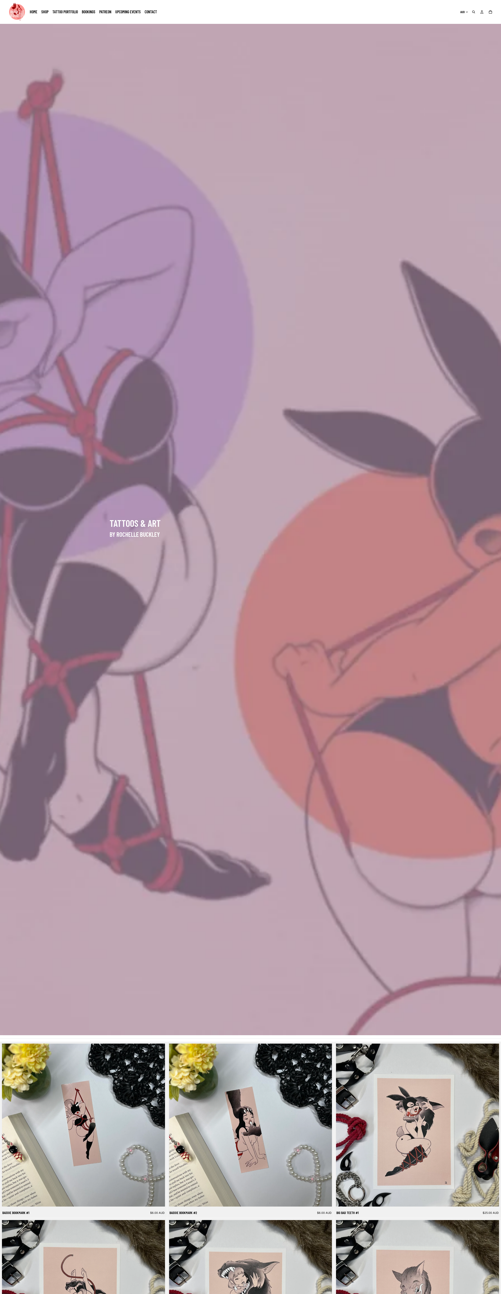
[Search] (473, 12)
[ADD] (158, 1200)
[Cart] (490, 12)
